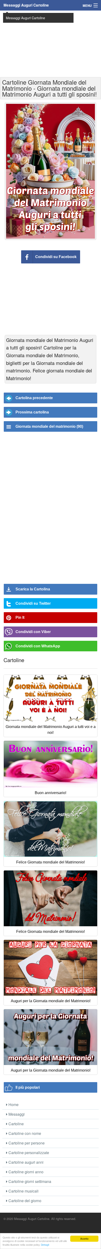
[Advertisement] (50, 43)
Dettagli (45, 1244)
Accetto (84, 1238)
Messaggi (16, 1114)
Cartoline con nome (24, 1133)
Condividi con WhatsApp (38, 646)
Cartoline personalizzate (28, 1152)
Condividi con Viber (33, 632)
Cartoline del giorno (24, 1200)
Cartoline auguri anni (25, 1162)
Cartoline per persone (26, 1143)
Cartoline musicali (23, 1191)
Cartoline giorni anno (25, 1171)
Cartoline (16, 1123)
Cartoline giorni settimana (29, 1181)
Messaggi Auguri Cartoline (26, 5)
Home (13, 1104)
